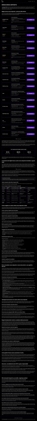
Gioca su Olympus (30, 127)
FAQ (34, 1)
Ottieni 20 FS (30, 62)
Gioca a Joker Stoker (30, 106)
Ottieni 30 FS (30, 41)
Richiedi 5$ (30, 120)
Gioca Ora (30, 19)
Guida (32, 1)
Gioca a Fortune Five (30, 86)
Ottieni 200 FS (30, 55)
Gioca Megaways (31, 68)
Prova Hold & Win (31, 113)
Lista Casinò (29, 1)
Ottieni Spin (30, 93)
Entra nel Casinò (31, 79)
